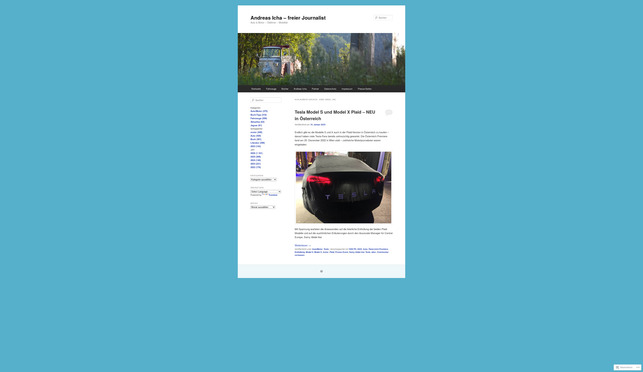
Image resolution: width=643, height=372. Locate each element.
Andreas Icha (300, 88)
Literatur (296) (258, 142)
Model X (318, 252)
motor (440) (256, 132)
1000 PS (352, 249)
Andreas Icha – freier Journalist (288, 17)
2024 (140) (256, 160)
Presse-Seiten (365, 88)
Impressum (347, 88)
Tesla (326, 249)
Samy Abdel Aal (356, 252)
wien (373, 252)
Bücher (284, 88)
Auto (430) (256, 135)
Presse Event (341, 252)
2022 (359, 249)
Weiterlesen (303, 245)
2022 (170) (256, 167)
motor (326, 252)
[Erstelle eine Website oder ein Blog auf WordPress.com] (321, 271)
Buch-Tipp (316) (259, 114)
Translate (273, 194)
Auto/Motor (317, 249)
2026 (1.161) (257, 153)
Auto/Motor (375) (259, 111)
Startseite (256, 88)
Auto (365, 249)
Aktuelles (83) (257, 121)
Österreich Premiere (378, 249)
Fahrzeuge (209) (259, 118)
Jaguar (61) (256, 125)
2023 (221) (256, 163)
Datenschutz (330, 88)
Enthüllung (300, 252)
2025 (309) (256, 156)
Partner (315, 88)
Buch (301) (256, 139)
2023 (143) (256, 146)
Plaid (332, 252)
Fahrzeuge (271, 88)
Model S (309, 252)
